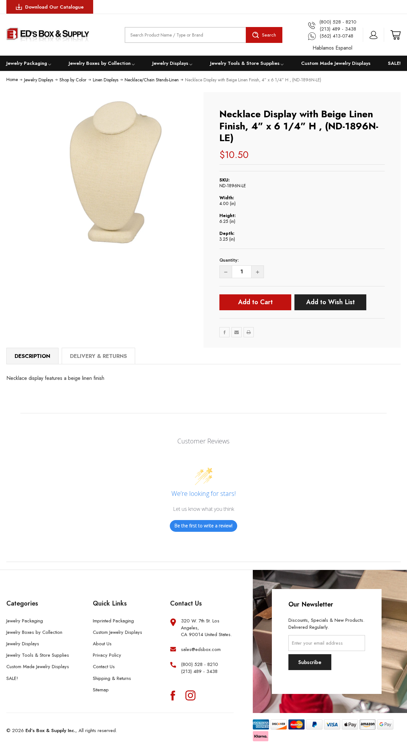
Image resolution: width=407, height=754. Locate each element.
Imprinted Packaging (113, 620)
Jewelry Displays (170, 63)
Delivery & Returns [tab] (98, 356)
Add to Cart (255, 302)
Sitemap (101, 689)
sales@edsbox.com (201, 649)
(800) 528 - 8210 (199, 664)
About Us (102, 643)
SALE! (394, 63)
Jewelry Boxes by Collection (100, 63)
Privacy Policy (107, 655)
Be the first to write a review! (203, 526)
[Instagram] (190, 695)
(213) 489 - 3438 (199, 671)
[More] (49, 64)
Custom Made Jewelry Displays (335, 63)
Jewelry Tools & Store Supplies (244, 63)
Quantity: (228, 260)
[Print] (249, 332)
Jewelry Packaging (26, 63)
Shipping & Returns (112, 678)
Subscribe (309, 662)
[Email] (236, 332)
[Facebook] (224, 332)
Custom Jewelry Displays (117, 632)
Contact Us (104, 666)
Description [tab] (32, 356)
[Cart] (395, 35)
